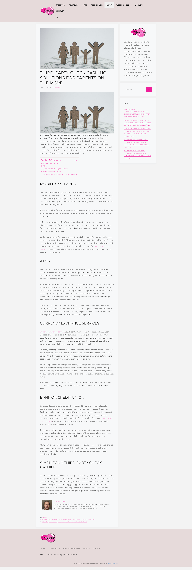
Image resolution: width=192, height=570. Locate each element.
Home (43, 548)
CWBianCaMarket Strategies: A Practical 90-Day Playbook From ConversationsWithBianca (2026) (137, 122)
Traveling (73, 5)
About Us (139, 5)
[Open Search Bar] (57, 17)
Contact (60, 11)
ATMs (45, 166)
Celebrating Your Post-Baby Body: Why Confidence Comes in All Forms (68, 520)
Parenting (60, 5)
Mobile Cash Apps (50, 163)
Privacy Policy (54, 548)
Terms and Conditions (71, 548)
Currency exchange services (52, 332)
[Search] (149, 89)
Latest (109, 5)
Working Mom (122, 5)
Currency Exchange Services (55, 169)
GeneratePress (112, 563)
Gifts (84, 5)
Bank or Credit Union (52, 171)
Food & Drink (96, 5)
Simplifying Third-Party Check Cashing (60, 174)
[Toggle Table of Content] (74, 160)
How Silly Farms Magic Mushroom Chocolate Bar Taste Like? (64, 522)
